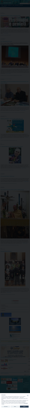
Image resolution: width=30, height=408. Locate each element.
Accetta (24, 406)
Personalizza (6, 406)
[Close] (28, 395)
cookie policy (26, 403)
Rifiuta (15, 406)
